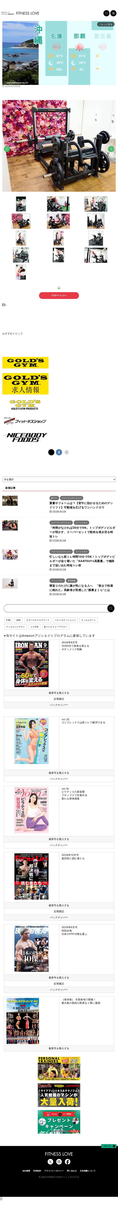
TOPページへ (59, 295)
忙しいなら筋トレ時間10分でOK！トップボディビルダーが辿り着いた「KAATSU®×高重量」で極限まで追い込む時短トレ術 (82, 561)
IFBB (8, 620)
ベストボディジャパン (65, 620)
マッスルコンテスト (15, 626)
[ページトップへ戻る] (108, 1146)
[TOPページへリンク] (20, 13)
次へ (111, 154)
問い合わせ (72, 1171)
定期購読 (59, 698)
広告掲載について (88, 1171)
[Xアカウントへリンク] (50, 1162)
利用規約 (37, 1171)
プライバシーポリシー (54, 1171)
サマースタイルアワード (38, 620)
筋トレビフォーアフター (55, 626)
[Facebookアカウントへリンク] (67, 1162)
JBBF (18, 620)
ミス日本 (34, 626)
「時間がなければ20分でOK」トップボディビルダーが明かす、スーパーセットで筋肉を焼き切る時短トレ (82, 532)
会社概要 (26, 1171)
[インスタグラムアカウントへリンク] (59, 1162)
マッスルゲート (88, 620)
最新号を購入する (59, 692)
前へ (7, 154)
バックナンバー (59, 704)
